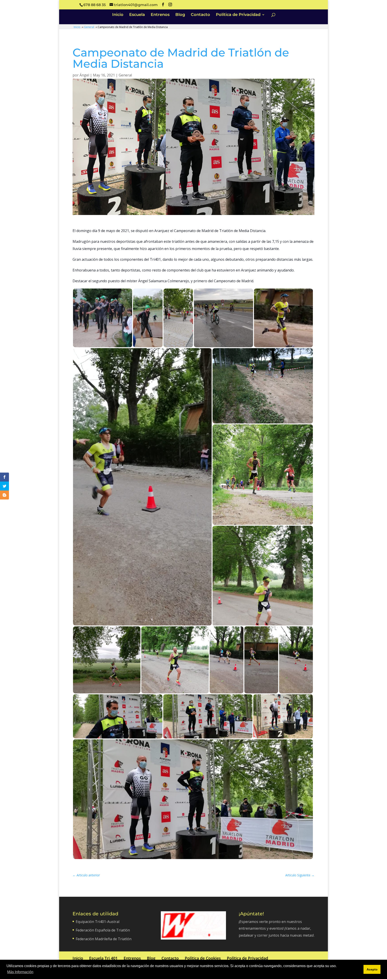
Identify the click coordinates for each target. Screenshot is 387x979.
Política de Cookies (203, 958)
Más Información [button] (20, 972)
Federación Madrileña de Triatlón (103, 938)
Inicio (117, 15)
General (89, 27)
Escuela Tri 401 (103, 958)
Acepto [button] (372, 969)
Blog (180, 15)
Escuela (137, 15)
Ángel (84, 75)
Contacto (200, 15)
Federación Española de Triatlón (103, 930)
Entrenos (160, 15)
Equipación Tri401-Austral (97, 921)
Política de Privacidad (238, 15)
